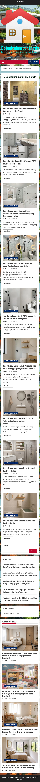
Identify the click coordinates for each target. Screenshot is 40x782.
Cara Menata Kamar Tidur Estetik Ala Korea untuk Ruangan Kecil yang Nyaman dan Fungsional (20, 730)
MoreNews (30, 777)
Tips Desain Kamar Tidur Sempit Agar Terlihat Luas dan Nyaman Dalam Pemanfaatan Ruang (18, 766)
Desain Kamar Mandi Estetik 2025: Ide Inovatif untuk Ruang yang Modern (20, 248)
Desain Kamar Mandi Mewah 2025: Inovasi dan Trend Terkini (20, 452)
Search (5, 545)
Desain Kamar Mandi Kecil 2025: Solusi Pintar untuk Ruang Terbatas (20, 403)
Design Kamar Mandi (11, 103)
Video (36, 62)
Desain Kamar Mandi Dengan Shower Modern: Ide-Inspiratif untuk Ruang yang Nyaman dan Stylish (20, 195)
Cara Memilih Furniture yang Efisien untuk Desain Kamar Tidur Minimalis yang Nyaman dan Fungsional (19, 655)
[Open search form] (24, 62)
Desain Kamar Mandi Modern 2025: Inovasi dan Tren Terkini (20, 505)
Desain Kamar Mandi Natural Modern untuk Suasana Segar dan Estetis (20, 93)
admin (6, 114)
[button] (3, 62)
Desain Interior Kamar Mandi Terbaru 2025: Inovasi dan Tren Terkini (20, 145)
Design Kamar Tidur (10, 648)
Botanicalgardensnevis (20, 48)
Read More (8, 129)
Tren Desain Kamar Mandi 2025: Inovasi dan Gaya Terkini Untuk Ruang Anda (20, 300)
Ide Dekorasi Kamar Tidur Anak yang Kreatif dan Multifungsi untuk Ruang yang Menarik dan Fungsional (19, 693)
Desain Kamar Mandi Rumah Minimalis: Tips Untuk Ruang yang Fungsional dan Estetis (20, 350)
